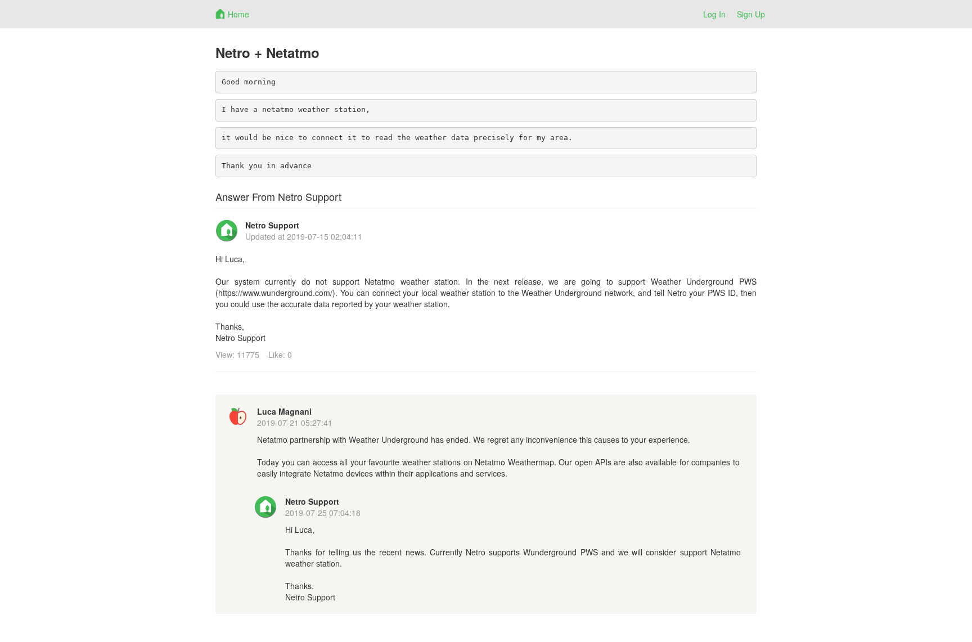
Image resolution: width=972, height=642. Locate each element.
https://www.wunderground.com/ (275, 292)
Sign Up (751, 14)
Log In (714, 14)
